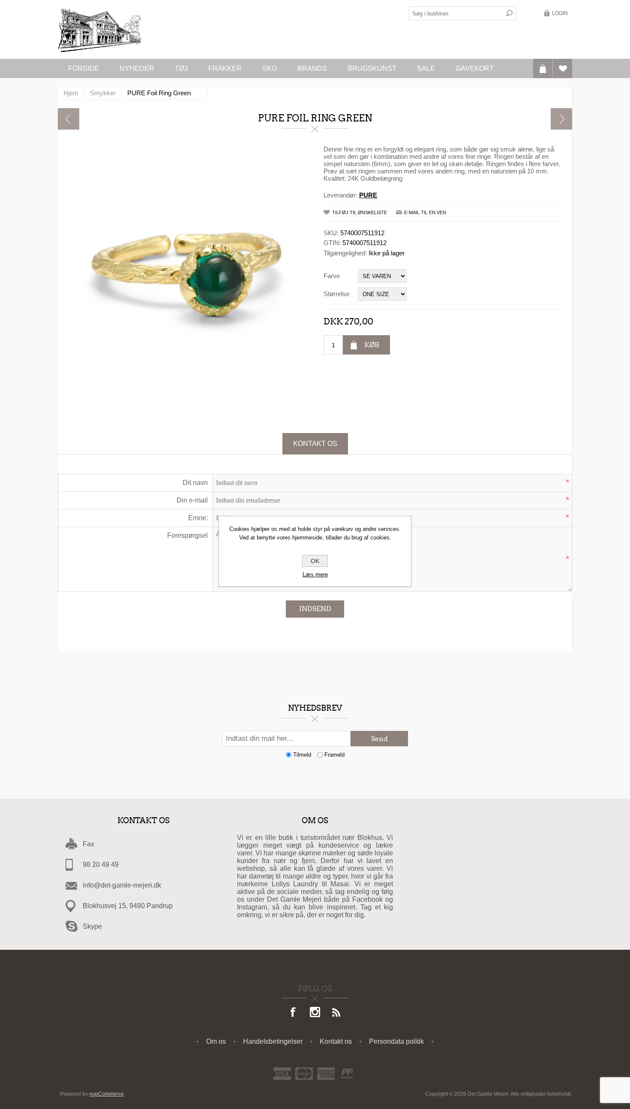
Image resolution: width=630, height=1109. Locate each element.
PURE (368, 195)
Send (379, 739)
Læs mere (315, 574)
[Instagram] (315, 1012)
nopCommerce (106, 1094)
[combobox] (455, 13)
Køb (371, 345)
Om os (216, 1041)
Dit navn (195, 482)
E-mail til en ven (425, 212)
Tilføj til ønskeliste (359, 212)
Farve (332, 275)
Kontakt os (315, 443)
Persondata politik (396, 1041)
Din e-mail (192, 500)
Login (560, 13)
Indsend (315, 609)
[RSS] (336, 1012)
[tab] (315, 444)
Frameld (334, 754)
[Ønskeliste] (562, 68)
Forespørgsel (187, 535)
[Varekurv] (542, 68)
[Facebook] (293, 1012)
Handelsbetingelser (273, 1041)
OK (315, 561)
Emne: (198, 517)
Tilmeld (302, 754)
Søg (509, 13)
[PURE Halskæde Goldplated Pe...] (561, 119)
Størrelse (336, 293)
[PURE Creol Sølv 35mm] (68, 119)
